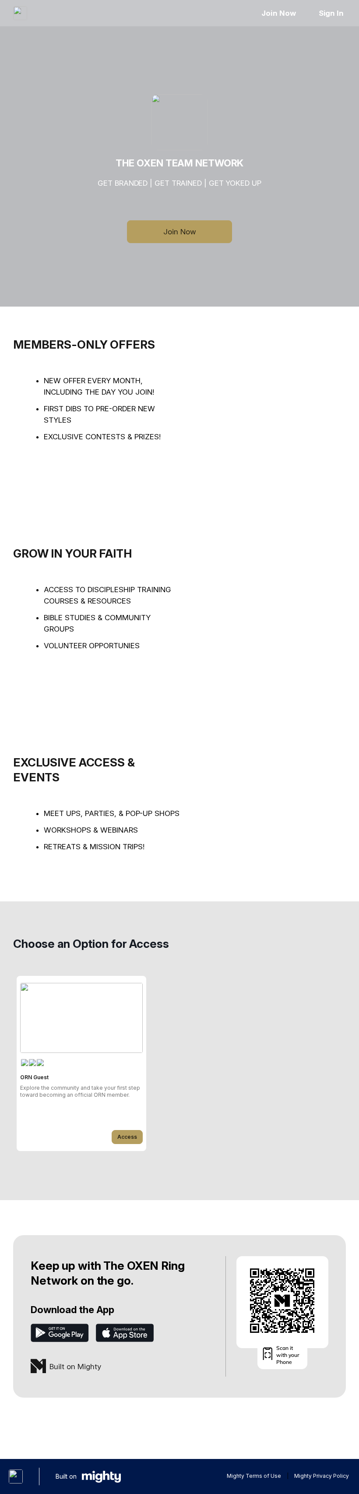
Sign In (331, 13)
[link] (81, 1063)
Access (127, 1137)
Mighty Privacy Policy (321, 1476)
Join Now (278, 13)
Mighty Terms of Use (254, 1476)
